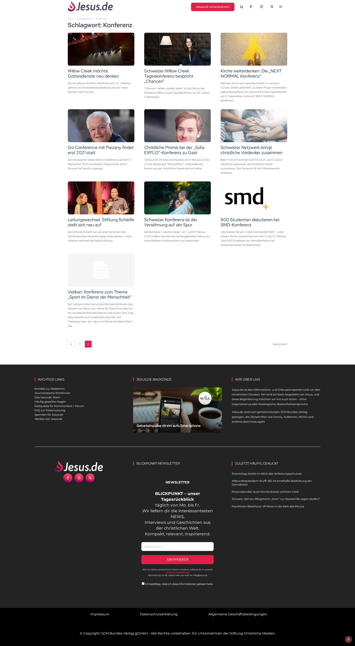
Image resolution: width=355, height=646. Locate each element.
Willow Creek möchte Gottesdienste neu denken (93, 73)
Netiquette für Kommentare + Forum (59, 406)
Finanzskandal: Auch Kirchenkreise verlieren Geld (265, 491)
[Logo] (79, 466)
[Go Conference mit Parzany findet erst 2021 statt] (101, 125)
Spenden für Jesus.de (49, 414)
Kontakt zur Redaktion (50, 388)
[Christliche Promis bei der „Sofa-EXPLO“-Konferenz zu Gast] (177, 125)
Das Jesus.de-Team (47, 397)
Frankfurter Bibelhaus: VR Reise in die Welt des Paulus (268, 506)
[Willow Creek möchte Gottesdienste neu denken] (101, 49)
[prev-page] (71, 344)
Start (70, 18)
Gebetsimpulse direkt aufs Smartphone (169, 425)
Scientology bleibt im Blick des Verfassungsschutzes (267, 473)
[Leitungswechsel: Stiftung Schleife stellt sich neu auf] (101, 197)
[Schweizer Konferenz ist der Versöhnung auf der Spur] (177, 197)
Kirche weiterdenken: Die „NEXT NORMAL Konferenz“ (251, 73)
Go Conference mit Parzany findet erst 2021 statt (101, 150)
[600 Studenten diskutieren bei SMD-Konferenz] (254, 197)
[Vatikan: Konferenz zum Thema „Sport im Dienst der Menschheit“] (101, 270)
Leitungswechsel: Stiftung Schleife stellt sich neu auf (101, 222)
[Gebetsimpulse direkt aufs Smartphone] (177, 414)
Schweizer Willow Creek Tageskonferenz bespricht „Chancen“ (168, 76)
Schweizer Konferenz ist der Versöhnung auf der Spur (170, 222)
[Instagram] (261, 7)
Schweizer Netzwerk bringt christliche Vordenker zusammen (251, 150)
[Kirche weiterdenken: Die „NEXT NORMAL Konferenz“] (254, 49)
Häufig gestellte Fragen (50, 401)
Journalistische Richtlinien (52, 393)
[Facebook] (251, 7)
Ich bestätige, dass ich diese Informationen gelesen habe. (178, 584)
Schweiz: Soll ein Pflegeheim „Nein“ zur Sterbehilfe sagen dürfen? (276, 499)
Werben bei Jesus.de (48, 419)
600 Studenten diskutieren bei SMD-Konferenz (250, 222)
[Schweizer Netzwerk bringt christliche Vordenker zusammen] (254, 125)
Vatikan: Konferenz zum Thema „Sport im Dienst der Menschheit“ (100, 294)
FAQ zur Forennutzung (50, 410)
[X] (272, 7)
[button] (241, 7)
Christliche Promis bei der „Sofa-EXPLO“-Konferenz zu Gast (175, 150)
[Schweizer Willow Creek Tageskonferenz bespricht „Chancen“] (177, 49)
